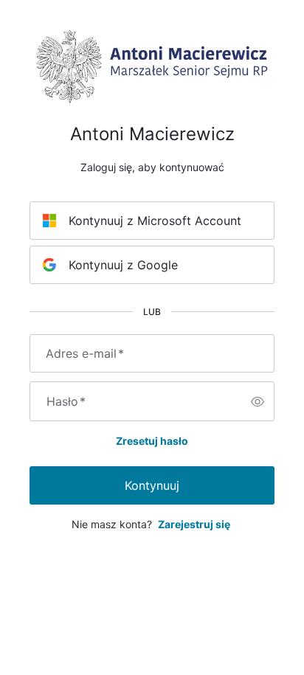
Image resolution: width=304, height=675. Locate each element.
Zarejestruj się (194, 524)
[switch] (257, 401)
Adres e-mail (85, 353)
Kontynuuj (152, 485)
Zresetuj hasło (152, 441)
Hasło (66, 401)
